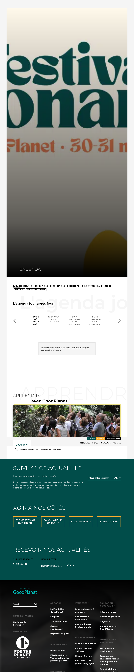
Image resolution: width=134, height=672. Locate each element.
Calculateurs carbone (113, 438)
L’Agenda (105, 621)
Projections (58, 286)
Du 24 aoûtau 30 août (36, 320)
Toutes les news (59, 621)
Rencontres (88, 286)
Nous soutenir (57, 650)
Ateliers (19, 290)
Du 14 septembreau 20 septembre (95, 320)
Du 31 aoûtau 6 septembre (54, 319)
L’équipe (54, 616)
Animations (105, 286)
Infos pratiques (108, 612)
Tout (16, 286)
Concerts (73, 286)
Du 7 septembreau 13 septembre (74, 320)
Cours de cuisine (36, 290)
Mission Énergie (83, 656)
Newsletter (100, 438)
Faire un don (91, 438)
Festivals (26, 286)
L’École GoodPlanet (85, 643)
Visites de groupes (110, 616)
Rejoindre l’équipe (59, 633)
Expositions (41, 286)
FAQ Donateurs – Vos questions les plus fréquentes (59, 658)
